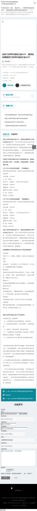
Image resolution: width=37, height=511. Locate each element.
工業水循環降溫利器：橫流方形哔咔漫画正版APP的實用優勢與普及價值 (19, 115)
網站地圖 (2, 510)
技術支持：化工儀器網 (28, 503)
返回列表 (8, 395)
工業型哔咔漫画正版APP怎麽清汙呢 (15, 125)
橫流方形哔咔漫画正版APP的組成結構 (16, 118)
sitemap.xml (15, 505)
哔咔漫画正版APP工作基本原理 (14, 122)
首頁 (11, 8)
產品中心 (18, 8)
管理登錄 (23, 505)
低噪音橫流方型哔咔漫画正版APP (17, 10)
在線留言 (14, 134)
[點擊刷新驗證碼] (10, 470)
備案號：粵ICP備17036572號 (11, 503)
